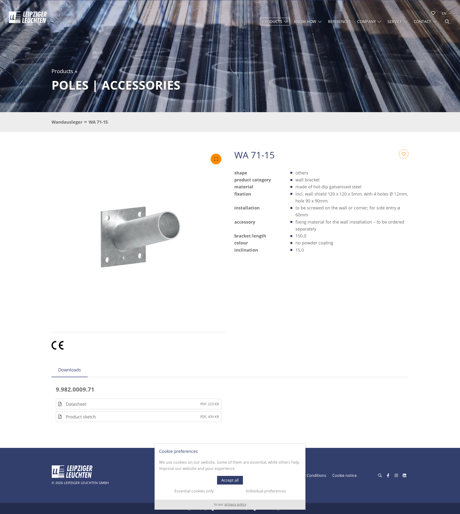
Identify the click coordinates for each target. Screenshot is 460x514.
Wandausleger (67, 122)
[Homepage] (28, 17)
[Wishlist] (433, 13)
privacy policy (235, 504)
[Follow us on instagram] (396, 475)
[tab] (70, 370)
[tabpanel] (230, 404)
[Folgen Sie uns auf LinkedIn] (404, 475)
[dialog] (230, 476)
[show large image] (139, 236)
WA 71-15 (98, 122)
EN (444, 13)
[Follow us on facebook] (388, 475)
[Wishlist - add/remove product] (403, 154)
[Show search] (447, 21)
